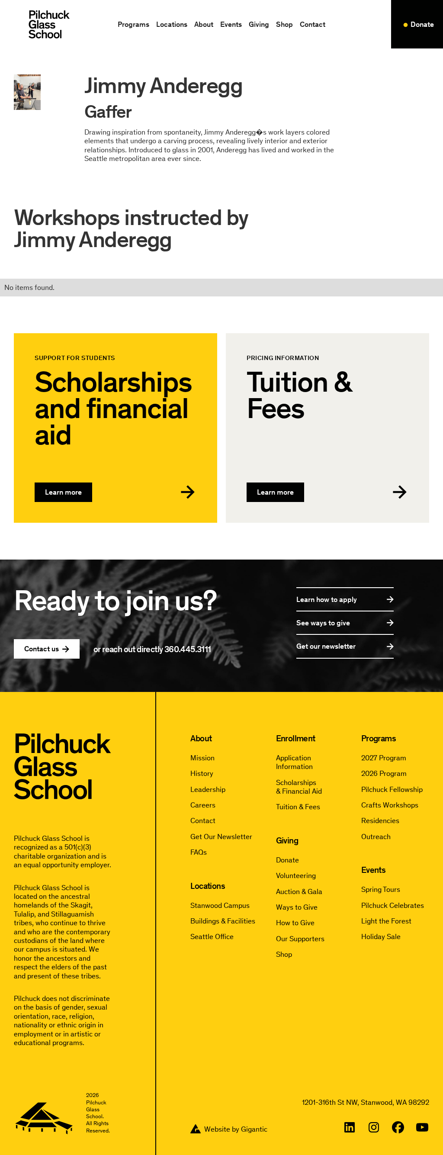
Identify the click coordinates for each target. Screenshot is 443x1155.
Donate (287, 860)
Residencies (380, 820)
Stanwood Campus (220, 905)
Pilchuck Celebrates (392, 905)
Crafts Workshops (389, 805)
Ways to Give (297, 907)
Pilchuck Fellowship (392, 789)
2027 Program (383, 757)
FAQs (198, 852)
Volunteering (296, 875)
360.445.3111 (187, 649)
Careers (202, 805)
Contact (312, 24)
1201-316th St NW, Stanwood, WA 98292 (365, 1102)
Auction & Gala (299, 891)
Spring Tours (380, 889)
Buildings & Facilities (222, 921)
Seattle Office (212, 936)
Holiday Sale (381, 936)
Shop (284, 24)
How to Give (295, 922)
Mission (202, 757)
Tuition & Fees (298, 806)
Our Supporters (300, 938)
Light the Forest (386, 921)
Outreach (376, 836)
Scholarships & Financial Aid (299, 786)
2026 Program (384, 773)
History (201, 773)
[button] (133, 24)
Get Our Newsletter (221, 836)
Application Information (294, 762)
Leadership (207, 789)
